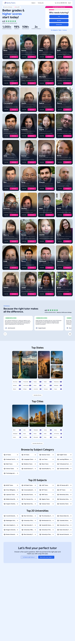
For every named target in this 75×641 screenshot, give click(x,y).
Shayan (42, 182)
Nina (41, 50)
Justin (23, 103)
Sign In (69, 2)
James (6, 129)
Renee (23, 235)
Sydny (5, 287)
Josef (23, 287)
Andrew (42, 156)
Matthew (42, 261)
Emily (59, 235)
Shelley (24, 208)
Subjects (33, 2)
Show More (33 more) (37, 395)
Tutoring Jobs (41, 2)
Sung (23, 182)
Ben (4, 182)
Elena (59, 155)
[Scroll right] (69, 334)
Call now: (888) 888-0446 (62, 2)
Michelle (42, 77)
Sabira (41, 103)
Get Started (14, 56)
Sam (58, 182)
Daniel (23, 156)
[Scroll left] (5, 334)
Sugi (40, 287)
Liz (58, 77)
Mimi (5, 50)
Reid (58, 50)
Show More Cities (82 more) (37, 443)
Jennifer (60, 261)
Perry (23, 261)
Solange (24, 77)
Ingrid (41, 129)
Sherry (6, 235)
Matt (41, 208)
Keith (59, 208)
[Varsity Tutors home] (9, 3)
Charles (6, 77)
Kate (5, 261)
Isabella (24, 129)
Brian (59, 287)
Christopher (8, 103)
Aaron (23, 50)
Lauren (42, 235)
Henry (59, 103)
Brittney (6, 208)
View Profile (6, 56)
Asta (5, 156)
